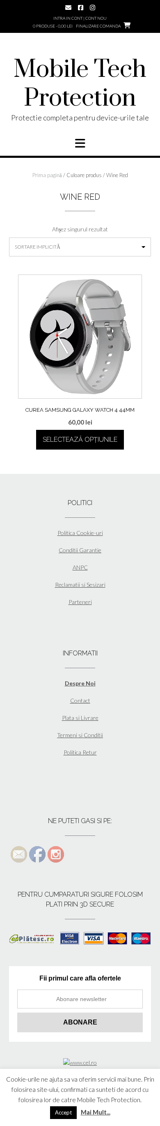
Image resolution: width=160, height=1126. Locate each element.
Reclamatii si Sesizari (80, 584)
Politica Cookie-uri (80, 532)
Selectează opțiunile (80, 439)
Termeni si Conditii (80, 734)
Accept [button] (63, 1112)
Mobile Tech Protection (80, 84)
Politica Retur (80, 752)
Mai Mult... (95, 1112)
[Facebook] (80, 8)
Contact (80, 700)
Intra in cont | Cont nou (80, 18)
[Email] (68, 8)
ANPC (80, 567)
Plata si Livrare (80, 717)
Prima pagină (47, 175)
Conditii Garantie (80, 550)
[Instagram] (92, 8)
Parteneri (80, 601)
